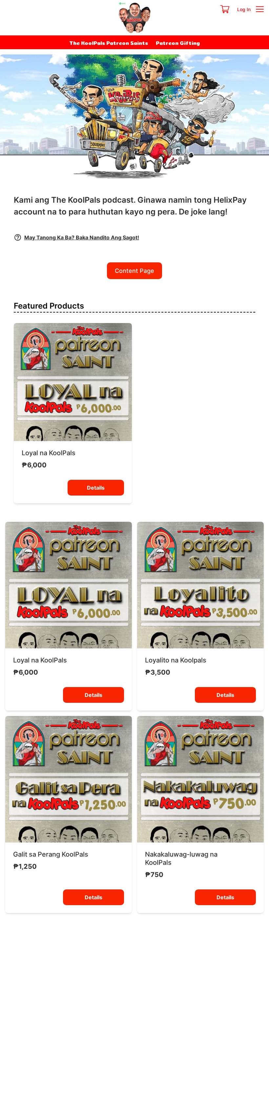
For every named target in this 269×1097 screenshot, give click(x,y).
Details (96, 487)
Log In (244, 9)
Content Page (134, 270)
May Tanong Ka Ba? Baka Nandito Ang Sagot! (81, 237)
